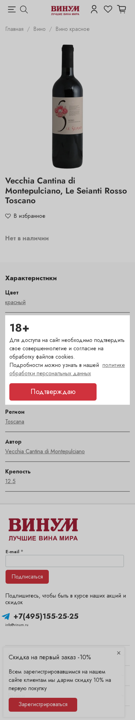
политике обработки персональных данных (67, 369)
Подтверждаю (52, 392)
